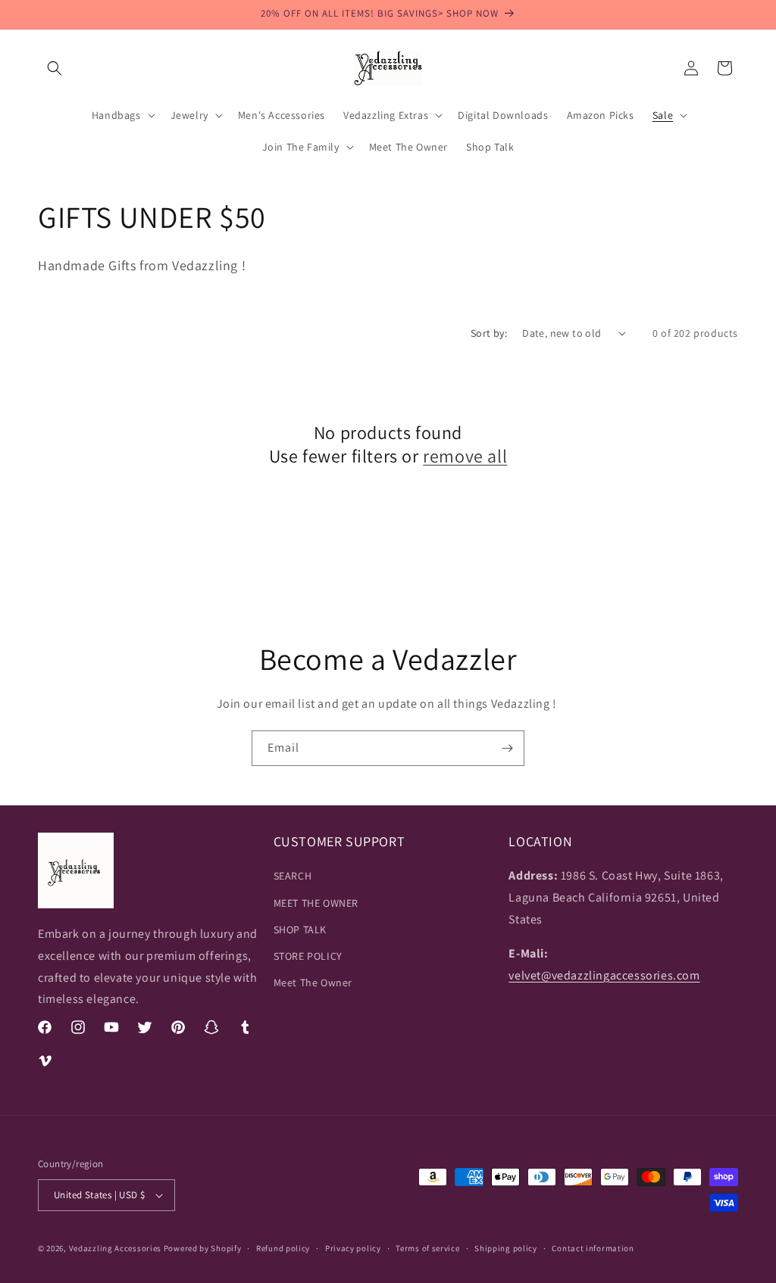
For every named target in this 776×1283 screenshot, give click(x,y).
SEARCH (293, 876)
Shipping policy (505, 1248)
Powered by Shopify (203, 1248)
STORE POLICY (308, 956)
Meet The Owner (313, 982)
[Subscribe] (507, 748)
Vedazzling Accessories (115, 1248)
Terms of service (427, 1248)
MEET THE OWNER (316, 903)
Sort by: (489, 333)
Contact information (593, 1248)
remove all (465, 456)
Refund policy (283, 1248)
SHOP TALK (300, 929)
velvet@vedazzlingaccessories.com (603, 975)
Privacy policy (353, 1248)
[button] (54, 68)
